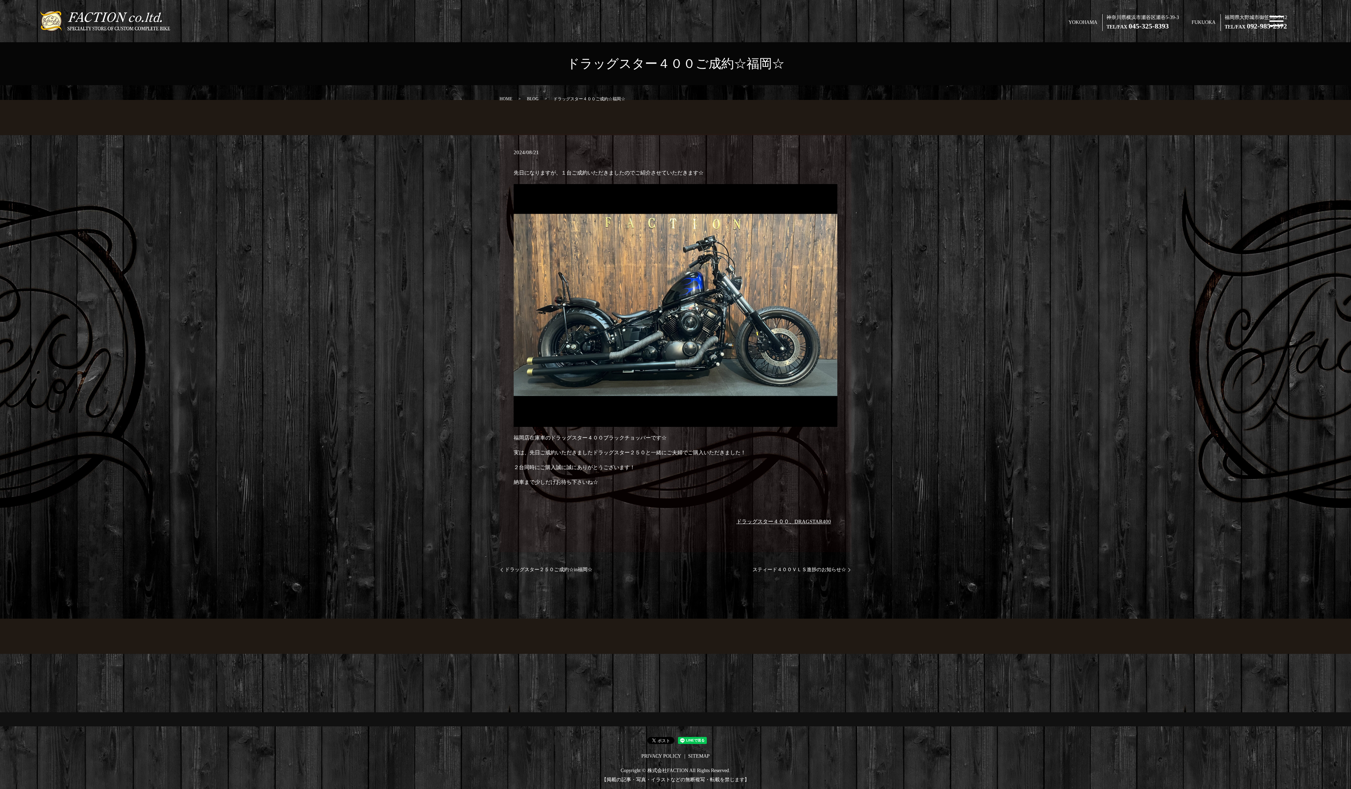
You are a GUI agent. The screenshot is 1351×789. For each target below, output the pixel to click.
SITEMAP (699, 756)
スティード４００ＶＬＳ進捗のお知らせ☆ (799, 569)
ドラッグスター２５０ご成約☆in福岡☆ (548, 569)
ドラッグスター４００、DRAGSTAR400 (783, 521)
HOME (506, 98)
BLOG (533, 98)
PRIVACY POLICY (661, 756)
